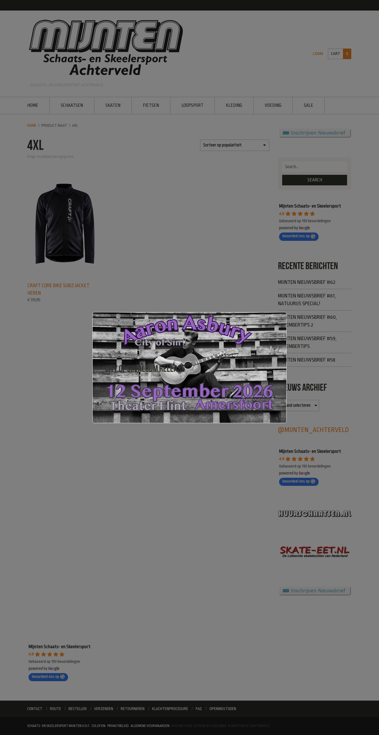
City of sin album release (145, 368)
